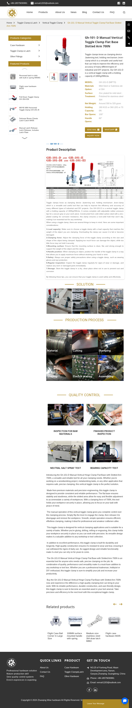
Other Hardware (71, 676)
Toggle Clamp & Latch (27, 23)
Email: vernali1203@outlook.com (105, 682)
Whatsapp (109, 130)
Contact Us (45, 672)
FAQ (42, 676)
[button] (24, 138)
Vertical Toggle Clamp (52, 23)
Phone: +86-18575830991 (102, 678)
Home (9, 23)
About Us (44, 667)
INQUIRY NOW (93, 136)
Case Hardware (71, 667)
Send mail (92, 130)
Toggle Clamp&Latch (74, 672)
